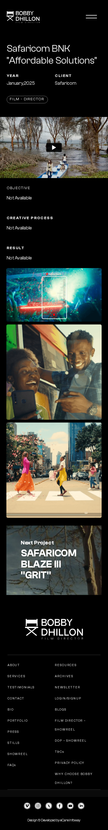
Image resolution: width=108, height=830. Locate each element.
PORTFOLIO (17, 720)
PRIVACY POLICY (69, 763)
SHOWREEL (17, 754)
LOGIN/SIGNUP (68, 698)
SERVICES (16, 676)
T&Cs (59, 752)
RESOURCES (66, 665)
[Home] (26, 15)
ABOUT (13, 665)
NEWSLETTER (67, 687)
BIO (10, 709)
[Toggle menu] (91, 16)
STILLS (13, 743)
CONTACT (15, 698)
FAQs (11, 765)
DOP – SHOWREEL (71, 740)
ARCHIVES (64, 676)
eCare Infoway (70, 820)
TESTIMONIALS (21, 687)
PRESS (13, 732)
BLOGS (60, 709)
